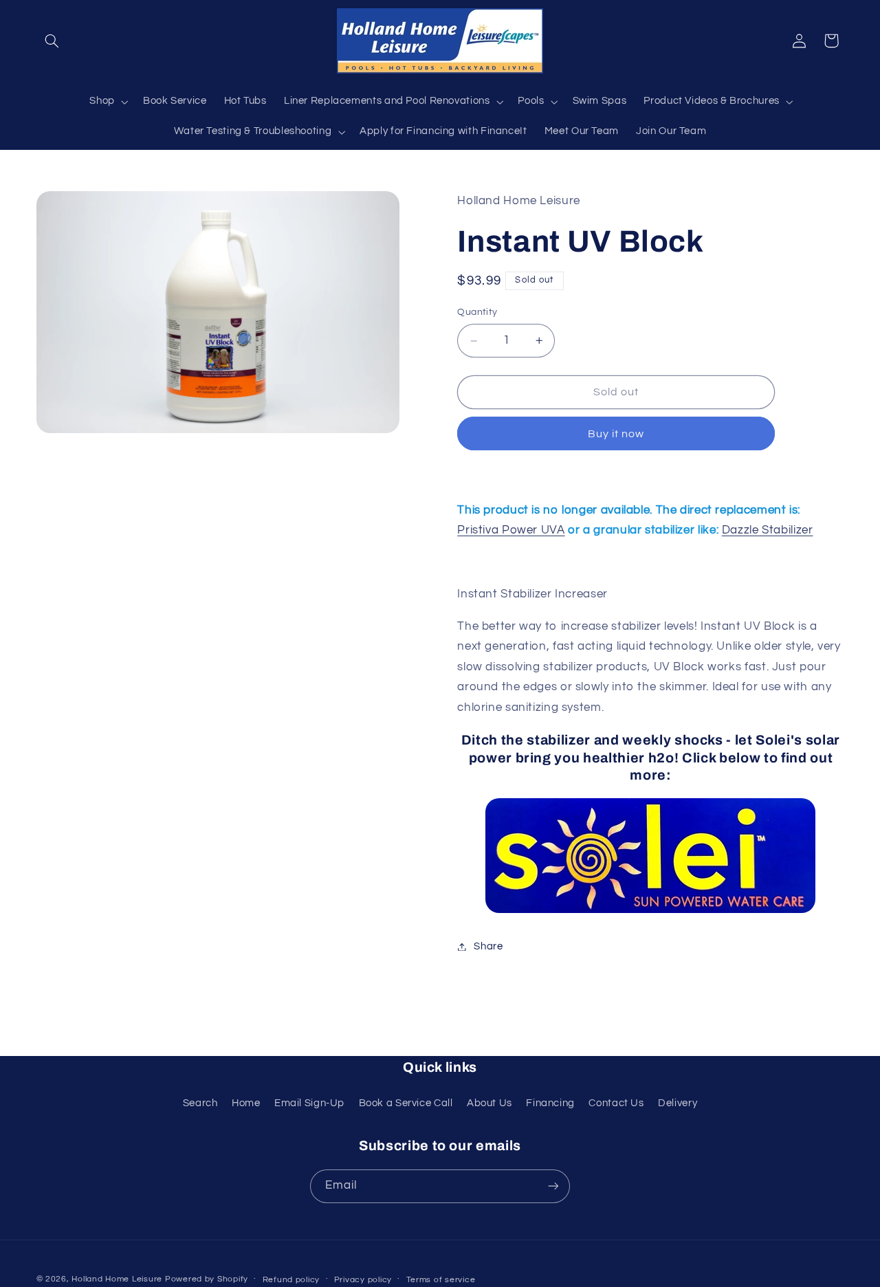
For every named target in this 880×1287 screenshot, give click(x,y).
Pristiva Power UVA (510, 531)
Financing (550, 1103)
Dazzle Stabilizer (767, 531)
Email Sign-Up (309, 1103)
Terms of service (441, 1280)
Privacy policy (363, 1280)
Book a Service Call (406, 1103)
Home (246, 1103)
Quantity (477, 313)
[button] (52, 40)
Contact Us (616, 1103)
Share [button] (488, 946)
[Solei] (650, 855)
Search (200, 1103)
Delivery (677, 1103)
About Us (489, 1103)
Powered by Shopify (206, 1279)
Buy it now (616, 433)
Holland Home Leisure (117, 1279)
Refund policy (291, 1280)
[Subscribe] (553, 1186)
